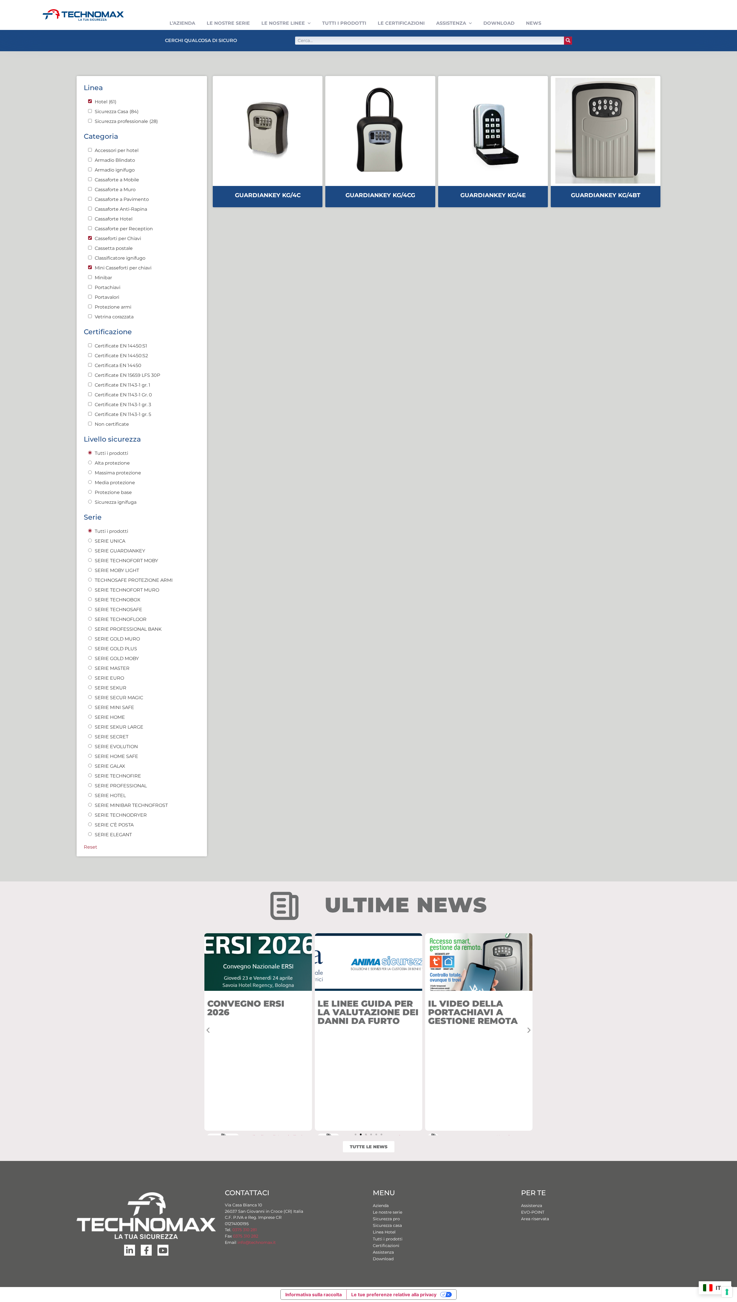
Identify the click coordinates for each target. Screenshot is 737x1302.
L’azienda (182, 23)
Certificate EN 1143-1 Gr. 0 (123, 395)
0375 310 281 (244, 1229)
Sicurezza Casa (116, 111)
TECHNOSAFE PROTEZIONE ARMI (134, 580)
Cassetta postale (114, 248)
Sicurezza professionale (126, 121)
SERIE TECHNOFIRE (118, 776)
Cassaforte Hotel (113, 219)
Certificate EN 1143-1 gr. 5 (123, 414)
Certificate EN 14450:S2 (121, 355)
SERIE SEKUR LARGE (119, 727)
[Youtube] (162, 1250)
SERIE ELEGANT (113, 834)
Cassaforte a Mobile (117, 180)
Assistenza (451, 23)
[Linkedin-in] (129, 1250)
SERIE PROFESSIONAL (121, 786)
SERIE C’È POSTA (114, 825)
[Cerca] (568, 41)
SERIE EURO (109, 678)
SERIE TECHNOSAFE (118, 609)
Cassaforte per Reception (124, 229)
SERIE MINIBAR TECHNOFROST (131, 805)
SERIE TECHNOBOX (117, 600)
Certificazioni (386, 1245)
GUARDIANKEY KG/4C (268, 195)
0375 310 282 (245, 1236)
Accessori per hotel (116, 150)
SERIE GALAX (110, 766)
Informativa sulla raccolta (313, 1294)
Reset (90, 847)
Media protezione (115, 482)
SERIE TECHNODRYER (121, 815)
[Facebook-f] (146, 1250)
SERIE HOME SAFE (116, 756)
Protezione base (113, 492)
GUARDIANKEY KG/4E (493, 195)
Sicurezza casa (387, 1225)
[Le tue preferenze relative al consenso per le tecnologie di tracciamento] (726, 1291)
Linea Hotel (384, 1232)
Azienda (381, 1205)
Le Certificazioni (401, 23)
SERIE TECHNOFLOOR (121, 619)
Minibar (103, 277)
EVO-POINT (532, 1212)
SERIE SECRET (111, 737)
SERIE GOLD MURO (117, 639)
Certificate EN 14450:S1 (121, 346)
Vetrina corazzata (114, 317)
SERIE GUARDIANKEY (120, 551)
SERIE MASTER (112, 668)
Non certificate (112, 424)
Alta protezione (112, 463)
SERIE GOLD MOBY (117, 658)
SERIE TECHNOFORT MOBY (126, 560)
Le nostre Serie (228, 23)
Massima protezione (118, 473)
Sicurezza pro (386, 1218)
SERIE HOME (110, 717)
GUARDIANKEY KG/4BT (605, 195)
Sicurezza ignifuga (115, 502)
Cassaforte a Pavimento (122, 199)
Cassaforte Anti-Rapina (121, 209)
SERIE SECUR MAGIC (119, 697)
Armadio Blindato (115, 160)
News (533, 23)
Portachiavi (107, 287)
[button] (208, 1030)
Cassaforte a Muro (115, 189)
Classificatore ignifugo (120, 258)
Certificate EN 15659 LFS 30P (127, 375)
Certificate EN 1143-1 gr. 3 (123, 404)
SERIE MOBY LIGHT (117, 570)
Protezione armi (113, 307)
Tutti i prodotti (344, 23)
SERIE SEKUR (110, 688)
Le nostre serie (387, 1212)
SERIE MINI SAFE (114, 707)
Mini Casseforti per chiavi (123, 268)
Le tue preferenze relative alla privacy (393, 1294)
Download (498, 23)
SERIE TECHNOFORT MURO (127, 590)
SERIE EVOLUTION (116, 746)
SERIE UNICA (110, 541)
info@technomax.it (256, 1242)
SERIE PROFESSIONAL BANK (128, 629)
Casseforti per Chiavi (118, 238)
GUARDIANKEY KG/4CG (380, 195)
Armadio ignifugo (115, 170)
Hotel (105, 102)
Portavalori (107, 297)
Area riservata (535, 1218)
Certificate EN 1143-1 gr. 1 (122, 385)
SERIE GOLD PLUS (116, 649)
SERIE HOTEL (110, 795)
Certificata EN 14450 (118, 365)
